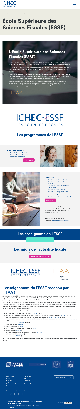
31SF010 (34, 313)
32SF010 (18, 330)
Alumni (26, 378)
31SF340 (66, 319)
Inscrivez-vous (29, 160)
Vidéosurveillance (29, 384)
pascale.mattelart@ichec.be (60, 220)
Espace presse (10, 376)
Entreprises (27, 380)
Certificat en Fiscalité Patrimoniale (58, 191)
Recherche (9, 385)
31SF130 (63, 315)
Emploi (8, 378)
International (27, 376)
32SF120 (22, 326)
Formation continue (12, 384)
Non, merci (68, 402)
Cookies (28, 390)
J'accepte (60, 402)
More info (11, 407)
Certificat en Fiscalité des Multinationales (60, 196)
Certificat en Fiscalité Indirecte (57, 189)
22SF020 (39, 332)
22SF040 (56, 317)
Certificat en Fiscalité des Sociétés (58, 180)
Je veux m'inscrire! (60, 377)
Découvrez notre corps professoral (40, 239)
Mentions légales (10, 390)
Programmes (10, 382)
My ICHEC (27, 382)
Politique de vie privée (20, 390)
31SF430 (50, 317)
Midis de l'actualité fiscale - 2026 (40, 256)
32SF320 (35, 328)
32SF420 (72, 319)
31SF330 (60, 319)
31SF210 (21, 322)
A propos (9, 380)
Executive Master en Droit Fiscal (19, 153)
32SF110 (20, 324)
